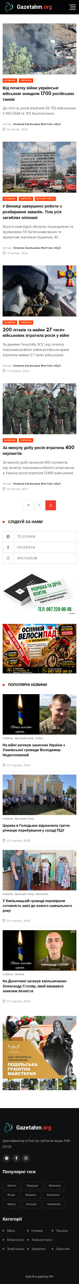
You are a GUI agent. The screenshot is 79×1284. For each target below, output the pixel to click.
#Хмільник (53, 1194)
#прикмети (54, 1204)
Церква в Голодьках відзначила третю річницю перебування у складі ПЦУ (36, 828)
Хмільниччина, (25, 738)
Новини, (8, 738)
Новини (10, 80)
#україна (30, 1194)
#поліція (31, 1204)
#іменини (55, 1185)
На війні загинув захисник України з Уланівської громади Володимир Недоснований (34, 750)
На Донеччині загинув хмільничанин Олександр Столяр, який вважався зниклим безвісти (34, 986)
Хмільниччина (24, 819)
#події (11, 1194)
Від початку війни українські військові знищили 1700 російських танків (38, 94)
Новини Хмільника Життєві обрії (37, 124)
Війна (39, 738)
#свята (11, 1185)
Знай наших (15, 1249)
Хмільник (42, 894)
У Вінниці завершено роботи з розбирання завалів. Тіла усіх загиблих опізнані (32, 212)
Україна (26, 80)
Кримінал (38, 1249)
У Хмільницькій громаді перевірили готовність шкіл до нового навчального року (37, 906)
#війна (11, 1204)
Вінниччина (45, 198)
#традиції (32, 1185)
